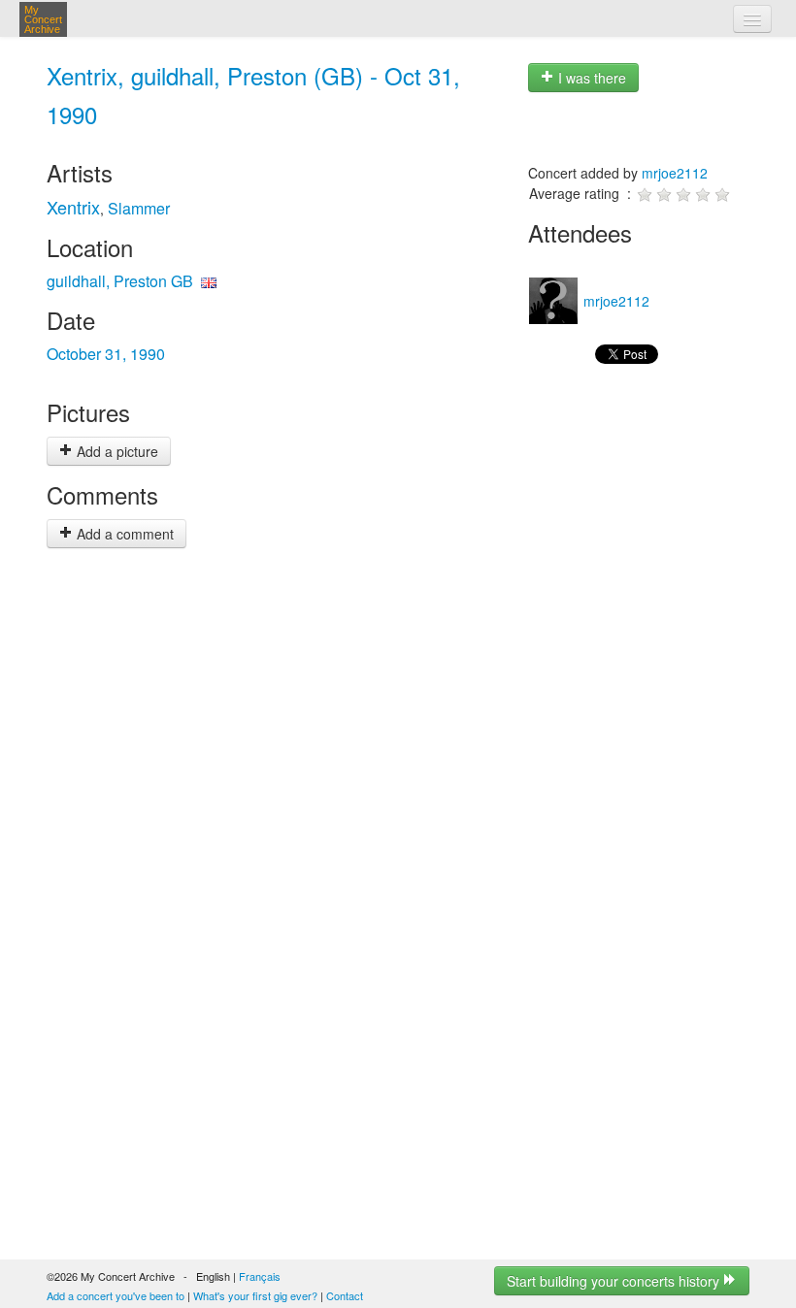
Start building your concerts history (615, 1281)
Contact (344, 1295)
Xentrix (73, 206)
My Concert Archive (43, 19)
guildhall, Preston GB (120, 281)
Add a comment (123, 533)
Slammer (139, 208)
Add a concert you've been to (115, 1295)
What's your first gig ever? (255, 1295)
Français (260, 1276)
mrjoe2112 (675, 172)
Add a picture (115, 451)
